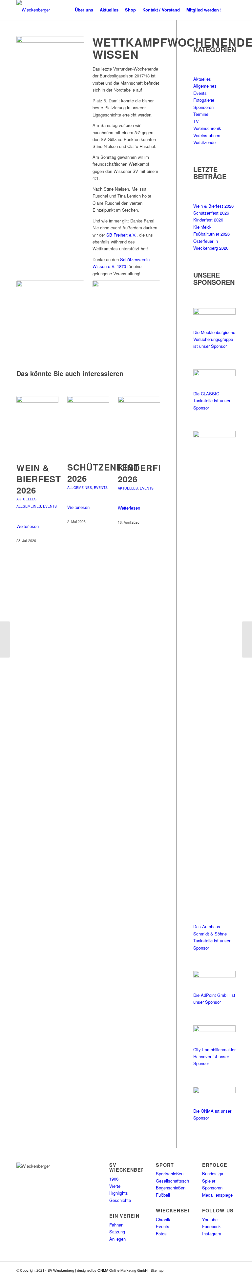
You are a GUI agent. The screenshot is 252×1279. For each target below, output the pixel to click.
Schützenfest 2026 (103, 472)
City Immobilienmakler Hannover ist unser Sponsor (214, 1056)
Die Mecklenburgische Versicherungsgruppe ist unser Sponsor (214, 339)
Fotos (161, 1233)
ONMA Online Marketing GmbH (122, 1270)
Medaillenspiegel (218, 1195)
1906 (113, 1179)
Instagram (211, 1233)
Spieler (208, 1181)
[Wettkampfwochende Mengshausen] (5, 639)
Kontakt (211, 1270)
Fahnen (116, 1225)
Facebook (211, 1226)
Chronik (163, 1219)
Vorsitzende (204, 142)
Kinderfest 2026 (147, 473)
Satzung (117, 1231)
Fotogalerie (203, 100)
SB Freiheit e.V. (121, 235)
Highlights (118, 1193)
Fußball (163, 1195)
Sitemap (157, 1270)
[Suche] (230, 10)
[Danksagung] (247, 639)
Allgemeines (28, 506)
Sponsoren (203, 107)
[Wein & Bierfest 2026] (37, 426)
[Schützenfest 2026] (88, 425)
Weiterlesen (27, 526)
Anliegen (117, 1239)
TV (196, 121)
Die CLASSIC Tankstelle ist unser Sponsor (211, 400)
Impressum (195, 1270)
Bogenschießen (170, 1188)
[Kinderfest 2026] (139, 426)
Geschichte (120, 1200)
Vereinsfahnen (206, 135)
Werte (114, 1186)
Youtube (210, 1219)
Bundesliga (212, 1173)
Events (50, 506)
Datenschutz (174, 1270)
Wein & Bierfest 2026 (38, 479)
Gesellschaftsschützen (178, 1181)
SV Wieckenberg (61, 1270)
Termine (200, 114)
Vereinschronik (207, 128)
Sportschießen (169, 1173)
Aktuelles (26, 498)
